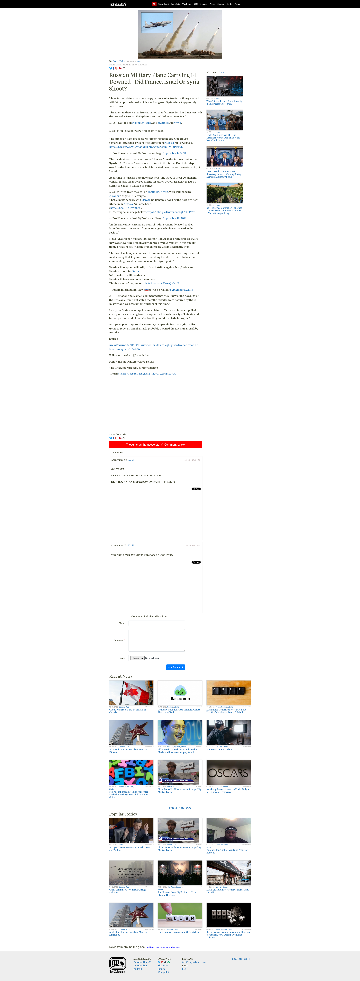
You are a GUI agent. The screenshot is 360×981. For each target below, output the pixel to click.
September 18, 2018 (174, 218)
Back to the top (240, 958)
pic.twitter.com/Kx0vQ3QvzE (161, 283)
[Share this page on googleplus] (117, 67)
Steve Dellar (119, 61)
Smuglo (161, 968)
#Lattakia (163, 122)
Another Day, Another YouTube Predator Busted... (227, 851)
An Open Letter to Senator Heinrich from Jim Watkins (129, 849)
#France (114, 195)
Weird (212, 4)
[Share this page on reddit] (123, 67)
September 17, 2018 (174, 153)
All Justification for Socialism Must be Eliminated (128, 751)
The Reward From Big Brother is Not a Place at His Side (177, 893)
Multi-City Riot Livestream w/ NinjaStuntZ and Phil (227, 891)
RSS (184, 968)
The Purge (186, 4)
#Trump (122, 373)
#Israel (146, 199)
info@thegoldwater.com (194, 962)
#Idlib (144, 146)
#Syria (177, 122)
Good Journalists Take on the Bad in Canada (127, 711)
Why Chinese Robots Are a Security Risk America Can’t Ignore (224, 102)
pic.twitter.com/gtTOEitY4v (178, 212)
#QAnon (162, 373)
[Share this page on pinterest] (120, 67)
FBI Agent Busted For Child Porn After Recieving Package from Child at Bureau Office (129, 794)
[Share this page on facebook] (113, 67)
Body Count (163, 4)
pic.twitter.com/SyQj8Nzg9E (165, 146)
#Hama (146, 122)
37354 (131, 459)
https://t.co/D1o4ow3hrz (125, 207)
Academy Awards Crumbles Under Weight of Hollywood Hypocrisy (227, 790)
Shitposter (163, 965)
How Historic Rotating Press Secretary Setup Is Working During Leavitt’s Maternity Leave (223, 174)
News (139, 61)
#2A (149, 373)
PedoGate (175, 4)
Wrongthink (163, 972)
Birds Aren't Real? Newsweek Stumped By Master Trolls (179, 790)
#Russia (169, 142)
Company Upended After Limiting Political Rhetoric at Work (179, 711)
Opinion (220, 4)
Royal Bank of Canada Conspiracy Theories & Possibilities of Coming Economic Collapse (228, 934)
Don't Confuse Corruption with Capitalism (179, 931)
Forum (237, 4)
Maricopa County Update (219, 749)
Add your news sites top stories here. (163, 947)
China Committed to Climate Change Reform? (127, 891)
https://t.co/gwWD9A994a (125, 146)
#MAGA (171, 373)
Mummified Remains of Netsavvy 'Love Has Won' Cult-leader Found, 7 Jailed (226, 711)
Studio (229, 4)
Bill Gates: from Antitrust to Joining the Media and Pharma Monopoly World (177, 751)
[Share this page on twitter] (110, 67)
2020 (196, 4)
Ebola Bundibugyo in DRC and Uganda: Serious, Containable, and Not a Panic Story (223, 137)
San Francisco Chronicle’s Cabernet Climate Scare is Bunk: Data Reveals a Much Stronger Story (224, 210)
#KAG (155, 373)
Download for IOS (142, 962)
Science (203, 4)
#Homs (136, 122)
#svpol (150, 212)
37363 (131, 545)
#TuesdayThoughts (137, 373)
